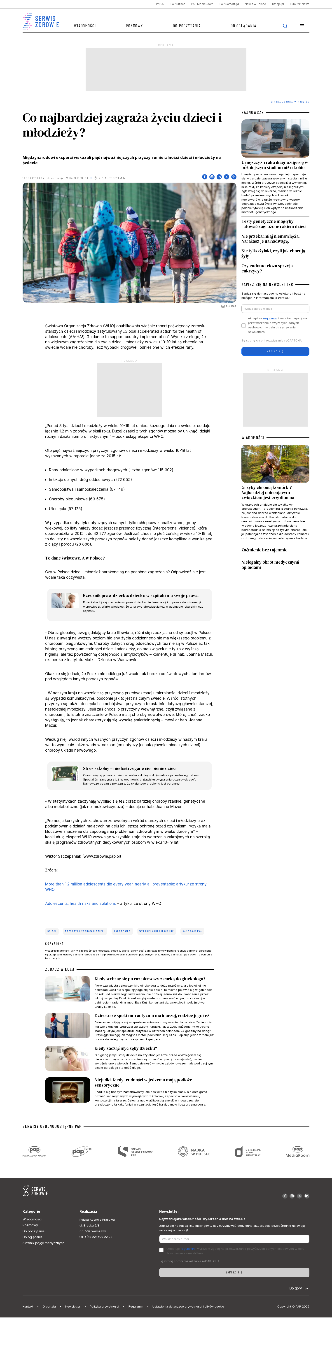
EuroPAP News (299, 4)
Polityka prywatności (104, 1306)
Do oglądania (243, 25)
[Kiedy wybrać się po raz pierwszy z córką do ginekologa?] (129, 992)
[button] (302, 26)
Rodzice (303, 101)
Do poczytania (187, 25)
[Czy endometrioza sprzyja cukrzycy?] (275, 267)
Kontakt (28, 1306)
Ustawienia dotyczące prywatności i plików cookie (188, 1306)
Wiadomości (85, 25)
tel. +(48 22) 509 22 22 (95, 1236)
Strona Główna (282, 101)
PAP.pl (160, 4)
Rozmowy (134, 25)
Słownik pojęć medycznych (43, 1243)
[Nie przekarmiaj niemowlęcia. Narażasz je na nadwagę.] (275, 238)
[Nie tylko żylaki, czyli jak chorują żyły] (275, 253)
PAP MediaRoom (202, 4)
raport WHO (122, 931)
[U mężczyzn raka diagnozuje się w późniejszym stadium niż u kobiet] (275, 167)
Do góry (295, 1288)
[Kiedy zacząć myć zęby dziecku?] (129, 1059)
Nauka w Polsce (255, 4)
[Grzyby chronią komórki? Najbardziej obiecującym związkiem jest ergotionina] (275, 495)
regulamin (270, 318)
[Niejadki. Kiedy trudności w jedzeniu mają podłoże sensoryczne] (129, 1092)
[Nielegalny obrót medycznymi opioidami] (275, 565)
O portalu (49, 1306)
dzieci (52, 931)
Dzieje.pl (278, 4)
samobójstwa (192, 931)
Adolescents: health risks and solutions (80, 903)
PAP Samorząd (229, 4)
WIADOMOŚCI (252, 437)
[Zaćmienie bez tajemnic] (275, 551)
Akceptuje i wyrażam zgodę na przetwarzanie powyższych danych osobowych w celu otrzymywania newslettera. (277, 325)
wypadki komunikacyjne (156, 931)
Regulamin (136, 1306)
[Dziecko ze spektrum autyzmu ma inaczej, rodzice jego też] (129, 1027)
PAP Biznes (178, 4)
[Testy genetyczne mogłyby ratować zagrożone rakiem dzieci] (275, 224)
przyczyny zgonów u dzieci (85, 931)
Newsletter (72, 1306)
